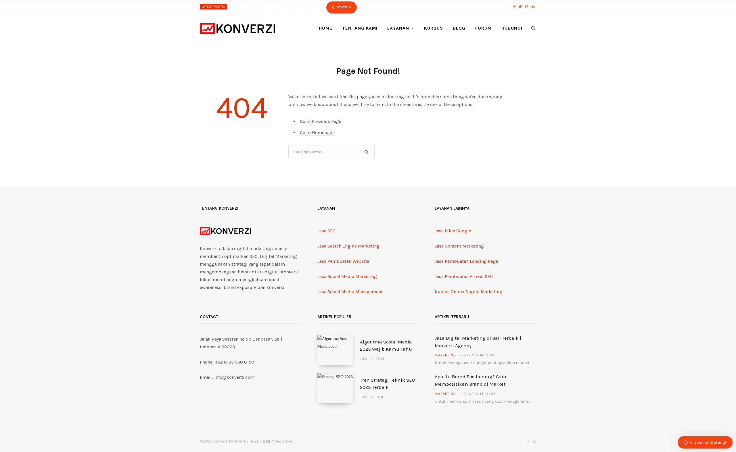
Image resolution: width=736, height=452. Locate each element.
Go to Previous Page (320, 121)
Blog (459, 28)
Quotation (355, 7)
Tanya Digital (259, 441)
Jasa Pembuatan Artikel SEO (464, 276)
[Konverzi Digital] (237, 28)
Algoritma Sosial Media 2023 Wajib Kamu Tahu (386, 345)
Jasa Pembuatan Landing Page (466, 261)
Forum (483, 28)
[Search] (533, 28)
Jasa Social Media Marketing (347, 276)
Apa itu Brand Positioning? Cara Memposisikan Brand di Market (285, 6)
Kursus (433, 28)
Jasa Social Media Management (350, 291)
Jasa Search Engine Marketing (348, 246)
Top (532, 441)
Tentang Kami (360, 28)
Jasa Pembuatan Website (343, 261)
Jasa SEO (326, 230)
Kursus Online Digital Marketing (468, 291)
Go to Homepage (317, 132)
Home (325, 28)
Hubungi (511, 28)
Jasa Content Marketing (459, 246)
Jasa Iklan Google (453, 230)
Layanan (398, 28)
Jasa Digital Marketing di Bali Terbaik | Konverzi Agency (478, 341)
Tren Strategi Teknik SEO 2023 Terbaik (387, 383)
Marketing (445, 355)
